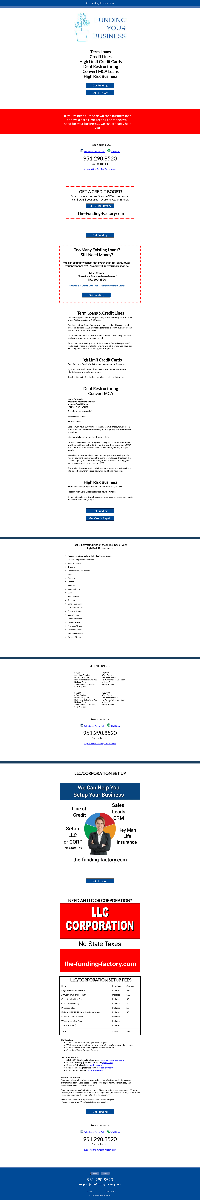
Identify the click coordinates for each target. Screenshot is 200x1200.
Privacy (89, 1191)
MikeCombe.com (95, 1070)
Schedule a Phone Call (94, 151)
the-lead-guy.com (94, 1065)
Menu (105, 1173)
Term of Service (110, 1191)
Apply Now (107, 1062)
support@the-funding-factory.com (100, 169)
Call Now (115, 151)
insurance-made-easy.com (111, 1060)
